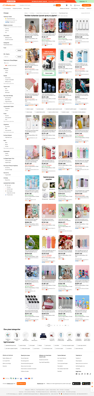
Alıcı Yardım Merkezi (62, 358)
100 (65, 325)
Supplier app (40, 383)
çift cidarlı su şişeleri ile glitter (12, 348)
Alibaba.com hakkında (8, 355)
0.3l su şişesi (32, 345)
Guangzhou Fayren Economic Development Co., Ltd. (82, 74)
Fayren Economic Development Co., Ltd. (49, 170)
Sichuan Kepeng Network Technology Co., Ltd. (65, 136)
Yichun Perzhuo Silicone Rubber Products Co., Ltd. (49, 138)
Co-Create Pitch (6, 360)
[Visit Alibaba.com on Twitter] (82, 374)
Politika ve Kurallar (25, 371)
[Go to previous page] (46, 325)
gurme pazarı (48, 345)
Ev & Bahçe (32, 13)
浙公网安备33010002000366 (69, 393)
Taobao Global (53, 389)
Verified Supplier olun (80, 366)
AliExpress (27, 389)
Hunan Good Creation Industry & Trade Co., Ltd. (82, 103)
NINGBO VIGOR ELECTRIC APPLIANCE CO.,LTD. (82, 169)
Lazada (47, 389)
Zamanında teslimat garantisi (27, 363)
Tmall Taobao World (40, 389)
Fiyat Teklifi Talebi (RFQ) (44, 362)
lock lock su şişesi (59, 348)
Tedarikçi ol (78, 358)
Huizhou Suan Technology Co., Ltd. (65, 42)
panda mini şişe (23, 345)
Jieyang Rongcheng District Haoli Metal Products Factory (32, 169)
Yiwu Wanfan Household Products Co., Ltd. (82, 140)
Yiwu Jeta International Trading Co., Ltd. (49, 260)
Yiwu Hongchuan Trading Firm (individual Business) (32, 225)
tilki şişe (40, 345)
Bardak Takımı (54, 13)
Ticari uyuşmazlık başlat (63, 363)
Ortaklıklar (78, 368)
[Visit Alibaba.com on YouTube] (87, 374)
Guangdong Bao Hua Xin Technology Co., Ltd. (65, 71)
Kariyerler (5, 366)
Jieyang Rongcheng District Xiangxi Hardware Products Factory (82, 197)
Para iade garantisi (25, 360)
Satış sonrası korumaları (26, 366)
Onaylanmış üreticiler (43, 359)
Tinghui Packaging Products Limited (32, 41)
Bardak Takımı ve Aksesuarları (43, 13)
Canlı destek (60, 360)
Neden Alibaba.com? (7, 358)
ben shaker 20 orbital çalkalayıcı (79, 112)
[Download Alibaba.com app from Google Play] (86, 383)
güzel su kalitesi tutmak (53, 112)
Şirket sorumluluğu (7, 363)
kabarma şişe (29, 112)
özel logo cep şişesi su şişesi (68, 345)
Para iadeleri (60, 366)
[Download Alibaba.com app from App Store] (76, 383)
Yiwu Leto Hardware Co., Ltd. (31, 137)
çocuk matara (36, 348)
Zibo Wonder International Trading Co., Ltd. (82, 41)
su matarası (69, 348)
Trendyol (62, 389)
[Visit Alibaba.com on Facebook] (76, 374)
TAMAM (19, 50)
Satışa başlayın (79, 360)
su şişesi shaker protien (40, 112)
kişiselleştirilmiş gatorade (11, 345)
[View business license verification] (59, 394)
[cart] (71, 5)
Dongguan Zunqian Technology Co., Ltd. (65, 230)
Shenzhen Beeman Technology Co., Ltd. (32, 72)
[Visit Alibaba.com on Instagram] (85, 374)
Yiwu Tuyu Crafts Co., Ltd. (30, 199)
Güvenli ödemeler (25, 358)
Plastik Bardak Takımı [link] (63, 13)
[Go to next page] (68, 325)
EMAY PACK (61, 257)
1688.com (33, 389)
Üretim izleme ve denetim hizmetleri (28, 368)
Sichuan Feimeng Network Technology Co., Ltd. (49, 101)
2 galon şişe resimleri (82, 345)
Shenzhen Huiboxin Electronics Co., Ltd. (65, 199)
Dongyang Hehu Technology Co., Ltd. (82, 259)
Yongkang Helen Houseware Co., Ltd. (65, 168)
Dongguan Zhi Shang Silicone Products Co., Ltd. (32, 104)
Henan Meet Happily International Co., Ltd (82, 227)
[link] (92, 383)
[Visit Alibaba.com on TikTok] (90, 374)
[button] (54, 5)
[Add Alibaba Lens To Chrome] (21, 383)
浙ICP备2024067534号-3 (82, 393)
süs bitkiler (57, 345)
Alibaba (26, 13)
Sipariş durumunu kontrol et (82, 363)
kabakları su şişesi (65, 112)
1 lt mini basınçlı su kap (47, 348)
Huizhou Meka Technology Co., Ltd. (65, 102)
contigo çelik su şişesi (26, 348)
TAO (58, 389)
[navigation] (13, 169)
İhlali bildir (60, 371)
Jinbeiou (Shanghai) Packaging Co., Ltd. (32, 257)
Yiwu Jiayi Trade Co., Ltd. (47, 44)
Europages (67, 389)
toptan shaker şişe (79, 348)
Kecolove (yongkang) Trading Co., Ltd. (49, 228)
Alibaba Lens (10, 383)
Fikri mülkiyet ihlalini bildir (63, 368)
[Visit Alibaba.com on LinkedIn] (79, 374)
